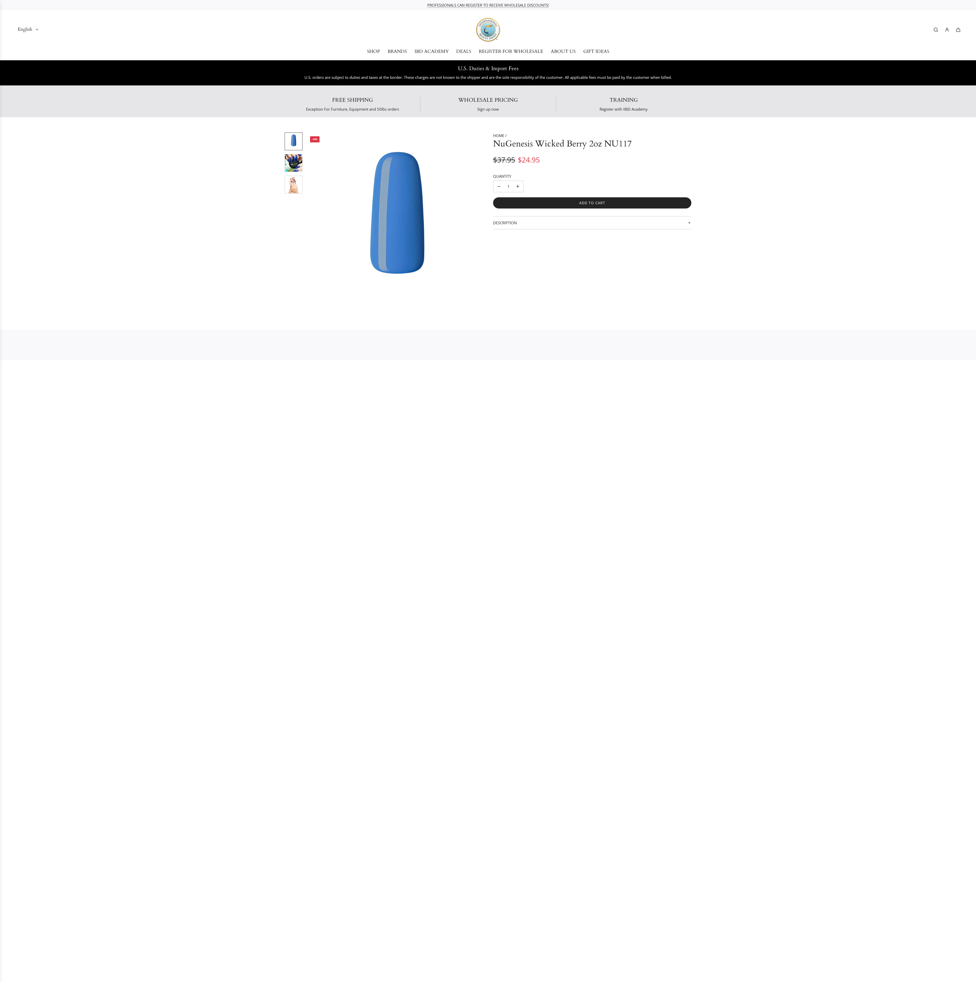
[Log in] (947, 29)
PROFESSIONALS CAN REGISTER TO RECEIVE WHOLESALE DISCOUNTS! (488, 5)
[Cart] (958, 29)
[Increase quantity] (517, 186)
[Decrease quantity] (499, 186)
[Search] (935, 29)
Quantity (502, 176)
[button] (310, 223)
